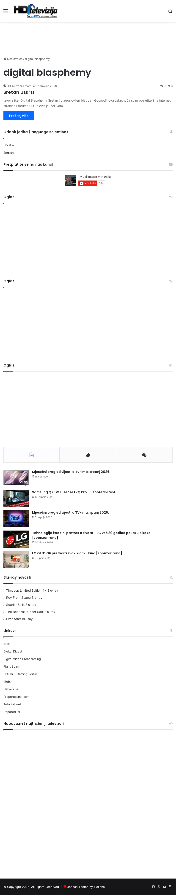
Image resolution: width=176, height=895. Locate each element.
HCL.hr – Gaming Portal (20, 674)
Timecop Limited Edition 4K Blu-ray (32, 590)
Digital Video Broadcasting (22, 659)
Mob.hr (8, 681)
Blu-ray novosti (17, 577)
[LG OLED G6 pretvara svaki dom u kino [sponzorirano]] (16, 559)
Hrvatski (9, 145)
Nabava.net (11, 689)
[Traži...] (170, 13)
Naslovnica (14, 59)
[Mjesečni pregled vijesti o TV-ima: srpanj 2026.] (16, 478)
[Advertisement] (88, 37)
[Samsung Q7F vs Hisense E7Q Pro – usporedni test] (16, 498)
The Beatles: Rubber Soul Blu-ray (30, 612)
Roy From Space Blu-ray (24, 597)
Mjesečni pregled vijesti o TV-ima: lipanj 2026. (70, 512)
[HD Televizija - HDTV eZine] (36, 11)
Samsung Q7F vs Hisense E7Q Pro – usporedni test (74, 492)
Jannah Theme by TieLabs (86, 887)
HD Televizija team (19, 86)
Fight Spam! (11, 666)
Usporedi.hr (11, 712)
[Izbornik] (5, 13)
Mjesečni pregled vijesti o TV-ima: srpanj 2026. (71, 471)
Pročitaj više (18, 116)
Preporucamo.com (16, 696)
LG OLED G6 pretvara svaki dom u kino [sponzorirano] (77, 553)
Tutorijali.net (12, 704)
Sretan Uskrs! (18, 92)
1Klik (6, 644)
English (8, 152)
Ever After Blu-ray (19, 619)
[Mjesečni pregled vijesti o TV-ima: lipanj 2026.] (16, 518)
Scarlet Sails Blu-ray (21, 605)
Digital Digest (12, 651)
